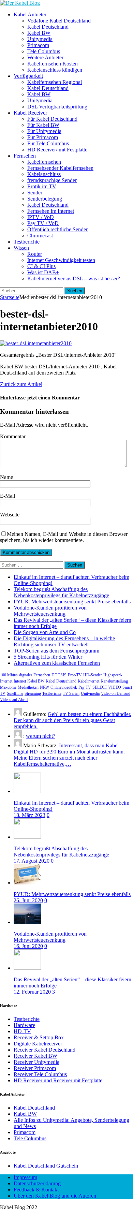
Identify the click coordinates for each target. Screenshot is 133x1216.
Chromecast (40, 235)
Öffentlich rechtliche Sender (57, 229)
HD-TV (22, 1031)
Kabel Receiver (30, 113)
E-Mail (7, 496)
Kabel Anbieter (30, 14)
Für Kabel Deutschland (52, 119)
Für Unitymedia (44, 131)
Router (34, 254)
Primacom (38, 45)
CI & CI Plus (41, 266)
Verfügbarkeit (28, 76)
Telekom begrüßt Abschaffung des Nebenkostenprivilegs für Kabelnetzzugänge (61, 592)
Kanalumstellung (114, 681)
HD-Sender (92, 675)
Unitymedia (40, 39)
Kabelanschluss (44, 174)
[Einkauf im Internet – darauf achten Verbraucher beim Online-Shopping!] (27, 791)
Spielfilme (15, 693)
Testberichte (27, 242)
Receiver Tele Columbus (40, 1074)
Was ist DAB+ (43, 272)
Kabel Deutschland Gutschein (46, 1166)
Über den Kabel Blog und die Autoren (55, 1196)
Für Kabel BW (43, 125)
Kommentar (13, 436)
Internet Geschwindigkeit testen (61, 260)
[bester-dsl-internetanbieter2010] (36, 343)
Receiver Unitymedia (36, 1062)
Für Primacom (42, 137)
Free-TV (75, 675)
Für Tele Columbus (48, 143)
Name (6, 477)
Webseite (9, 514)
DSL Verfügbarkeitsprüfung (57, 106)
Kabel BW (38, 33)
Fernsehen (25, 156)
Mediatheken (28, 687)
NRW (44, 687)
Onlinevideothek (63, 687)
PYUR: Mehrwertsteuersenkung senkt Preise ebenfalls (72, 601)
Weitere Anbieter (45, 57)
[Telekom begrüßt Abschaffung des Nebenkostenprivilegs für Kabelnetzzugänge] (27, 837)
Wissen (21, 248)
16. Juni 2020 (28, 946)
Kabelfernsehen (44, 162)
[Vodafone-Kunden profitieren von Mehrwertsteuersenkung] (27, 922)
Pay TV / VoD (43, 223)
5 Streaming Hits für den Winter (48, 657)
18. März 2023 (29, 815)
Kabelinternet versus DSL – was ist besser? (73, 278)
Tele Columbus (43, 51)
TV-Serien (71, 693)
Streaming (33, 693)
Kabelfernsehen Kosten (52, 64)
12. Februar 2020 (32, 992)
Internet (20, 681)
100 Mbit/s (9, 675)
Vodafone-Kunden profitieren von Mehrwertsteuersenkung (50, 611)
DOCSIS (58, 675)
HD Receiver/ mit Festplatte (57, 149)
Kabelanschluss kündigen (54, 70)
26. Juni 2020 (28, 900)
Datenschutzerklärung (37, 1183)
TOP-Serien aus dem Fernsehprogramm (56, 651)
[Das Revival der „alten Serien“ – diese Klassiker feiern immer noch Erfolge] (27, 968)
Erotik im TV (41, 186)
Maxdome (8, 687)
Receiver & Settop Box (39, 1037)
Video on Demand (115, 693)
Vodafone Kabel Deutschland (59, 21)
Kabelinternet (88, 681)
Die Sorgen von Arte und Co (45, 632)
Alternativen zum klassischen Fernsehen (57, 663)
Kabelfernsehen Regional (54, 82)
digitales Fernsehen (34, 675)
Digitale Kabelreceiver (38, 1043)
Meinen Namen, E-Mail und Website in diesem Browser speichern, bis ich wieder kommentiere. (64, 537)
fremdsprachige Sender (52, 180)
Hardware (24, 1025)
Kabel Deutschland (48, 27)
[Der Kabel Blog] (20, 3)
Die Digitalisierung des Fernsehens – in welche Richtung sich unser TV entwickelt (64, 641)
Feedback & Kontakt (36, 1189)
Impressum (25, 1177)
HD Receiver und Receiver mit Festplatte (58, 1080)
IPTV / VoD (40, 217)
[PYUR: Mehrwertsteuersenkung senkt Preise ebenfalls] (27, 882)
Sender (34, 192)
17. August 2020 (31, 861)
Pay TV (84, 687)
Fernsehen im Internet (50, 211)
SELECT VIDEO (106, 687)
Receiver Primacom (35, 1068)
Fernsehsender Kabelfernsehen (60, 168)
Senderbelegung (44, 199)
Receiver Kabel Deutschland (44, 1050)
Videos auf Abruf (14, 699)
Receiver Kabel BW (35, 1056)
